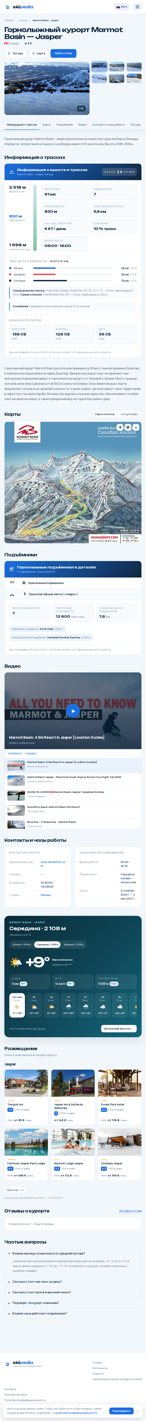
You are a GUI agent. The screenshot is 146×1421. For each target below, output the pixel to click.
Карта (41, 53)
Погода (18, 53)
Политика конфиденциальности (24, 1400)
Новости (97, 1373)
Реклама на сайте (15, 1394)
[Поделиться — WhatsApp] (128, 427)
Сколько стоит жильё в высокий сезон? (39, 1292)
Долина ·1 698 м (22, 944)
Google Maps (129, 414)
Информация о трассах (22, 124)
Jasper (10, 1064)
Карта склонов (104, 414)
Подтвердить (121, 1411)
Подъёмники (64, 124)
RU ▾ (124, 6)
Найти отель (63, 53)
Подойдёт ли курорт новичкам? (33, 1303)
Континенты (100, 1368)
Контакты (10, 1389)
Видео (83, 124)
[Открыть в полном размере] (73, 482)
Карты (47, 124)
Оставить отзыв (130, 1211)
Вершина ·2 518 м (73, 944)
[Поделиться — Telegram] (120, 427)
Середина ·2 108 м (47, 944)
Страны (97, 1362)
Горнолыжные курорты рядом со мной (117, 1379)
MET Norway (39, 1028)
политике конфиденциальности (76, 1413)
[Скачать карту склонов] (136, 427)
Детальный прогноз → (119, 1028)
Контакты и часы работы (109, 124)
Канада (23, 20)
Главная (9, 20)
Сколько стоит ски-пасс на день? (35, 1282)
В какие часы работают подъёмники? (37, 1313)
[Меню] (137, 6)
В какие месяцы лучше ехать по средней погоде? (46, 1253)
